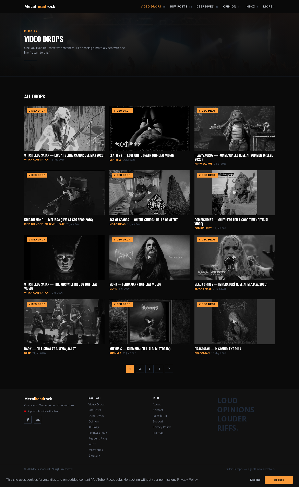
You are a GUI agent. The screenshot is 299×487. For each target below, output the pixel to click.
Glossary (94, 455)
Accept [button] (279, 479)
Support (158, 421)
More (267, 6)
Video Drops (153, 6)
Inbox (252, 6)
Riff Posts (181, 6)
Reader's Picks (97, 438)
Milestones (95, 450)
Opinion (232, 6)
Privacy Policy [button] (187, 479)
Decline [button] (255, 479)
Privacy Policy (162, 427)
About (157, 404)
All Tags (93, 427)
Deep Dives (207, 6)
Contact (158, 410)
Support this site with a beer (43, 411)
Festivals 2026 (97, 433)
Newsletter (160, 416)
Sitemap (158, 433)
